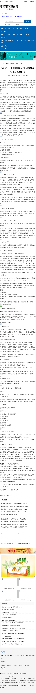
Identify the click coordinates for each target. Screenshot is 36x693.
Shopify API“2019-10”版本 (8, 617)
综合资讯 (7, 29)
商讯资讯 (3, 37)
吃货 (6, 48)
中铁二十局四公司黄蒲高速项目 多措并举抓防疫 (13, 638)
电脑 (29, 40)
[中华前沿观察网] (9, 10)
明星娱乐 (7, 34)
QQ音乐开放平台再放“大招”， (8, 543)
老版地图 (21, 665)
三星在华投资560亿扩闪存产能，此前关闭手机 (13, 519)
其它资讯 (15, 29)
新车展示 (3, 31)
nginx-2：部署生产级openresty (8, 620)
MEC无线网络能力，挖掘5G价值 (9, 612)
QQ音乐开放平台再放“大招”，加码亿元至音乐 (13, 511)
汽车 (14, 655)
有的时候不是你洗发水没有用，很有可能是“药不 (14, 527)
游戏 (2, 48)
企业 (2, 46)
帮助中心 (32, 1)
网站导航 (3, 652)
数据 (2, 43)
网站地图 (3, 668)
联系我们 (9, 665)
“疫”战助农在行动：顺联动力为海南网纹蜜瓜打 (13, 644)
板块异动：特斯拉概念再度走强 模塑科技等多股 (14, 509)
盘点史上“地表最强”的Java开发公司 (10, 630)
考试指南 (26, 34)
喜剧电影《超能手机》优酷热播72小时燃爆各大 (13, 633)
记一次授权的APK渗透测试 (8, 609)
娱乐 (8, 655)
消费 (13, 40)
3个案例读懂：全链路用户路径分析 (10, 615)
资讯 (2, 655)
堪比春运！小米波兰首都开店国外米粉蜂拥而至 (14, 524)
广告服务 (15, 665)
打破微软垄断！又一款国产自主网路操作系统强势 (14, 506)
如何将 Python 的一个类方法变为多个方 (11, 625)
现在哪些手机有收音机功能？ (9, 514)
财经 (5, 655)
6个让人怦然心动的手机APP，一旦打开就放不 (12, 622)
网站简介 (3, 665)
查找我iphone (9, 495)
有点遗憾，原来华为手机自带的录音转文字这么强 (13, 628)
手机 (25, 40)
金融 (17, 40)
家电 (6, 40)
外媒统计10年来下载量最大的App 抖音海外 (12, 521)
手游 (6, 46)
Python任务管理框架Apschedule (9, 636)
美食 (27, 655)
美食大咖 (15, 34)
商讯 (30, 655)
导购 (9, 40)
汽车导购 (26, 29)
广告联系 (25, 1)
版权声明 (27, 665)
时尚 (18, 655)
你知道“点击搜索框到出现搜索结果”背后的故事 (14, 504)
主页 (3, 63)
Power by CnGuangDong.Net (8, 676)
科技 (11, 655)
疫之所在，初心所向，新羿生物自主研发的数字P (13, 641)
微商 (32, 40)
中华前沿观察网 (15, 25)
